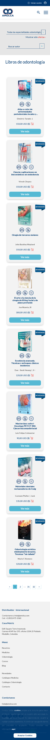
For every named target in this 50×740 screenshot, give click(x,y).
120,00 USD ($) (23, 375)
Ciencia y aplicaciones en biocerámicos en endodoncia (25, 173)
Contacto (6, 686)
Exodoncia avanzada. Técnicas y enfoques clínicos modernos (25, 363)
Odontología (7, 657)
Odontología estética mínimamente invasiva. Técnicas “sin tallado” (25, 551)
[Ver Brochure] (28, 104)
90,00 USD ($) (23, 438)
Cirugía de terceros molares (25, 235)
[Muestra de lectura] (22, 104)
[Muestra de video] (31, 167)
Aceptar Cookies (25, 735)
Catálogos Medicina (10, 678)
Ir (42, 46)
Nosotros (6, 648)
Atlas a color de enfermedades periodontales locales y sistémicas (25, 111)
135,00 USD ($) (23, 501)
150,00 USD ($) (23, 124)
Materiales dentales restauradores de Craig (25, 487)
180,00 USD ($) (23, 312)
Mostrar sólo (36, 37)
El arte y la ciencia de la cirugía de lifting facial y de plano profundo (25, 300)
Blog (4, 666)
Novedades (6, 673)
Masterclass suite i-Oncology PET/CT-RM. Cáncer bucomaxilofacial (25, 426)
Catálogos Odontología (11, 682)
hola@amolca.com (9, 704)
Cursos (5, 661)
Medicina (5, 652)
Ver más (25, 131)
